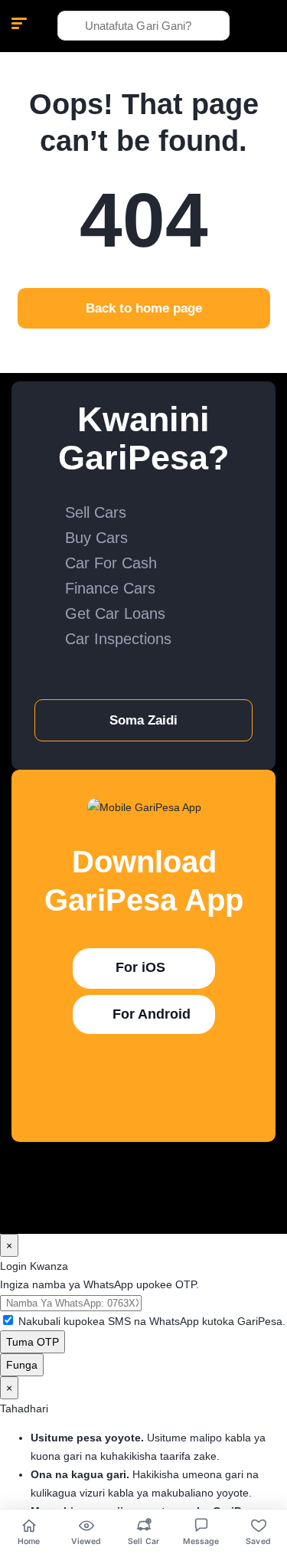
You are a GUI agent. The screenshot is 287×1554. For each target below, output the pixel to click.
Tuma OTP (32, 1342)
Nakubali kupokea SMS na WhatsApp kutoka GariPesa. (151, 1321)
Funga (22, 1365)
